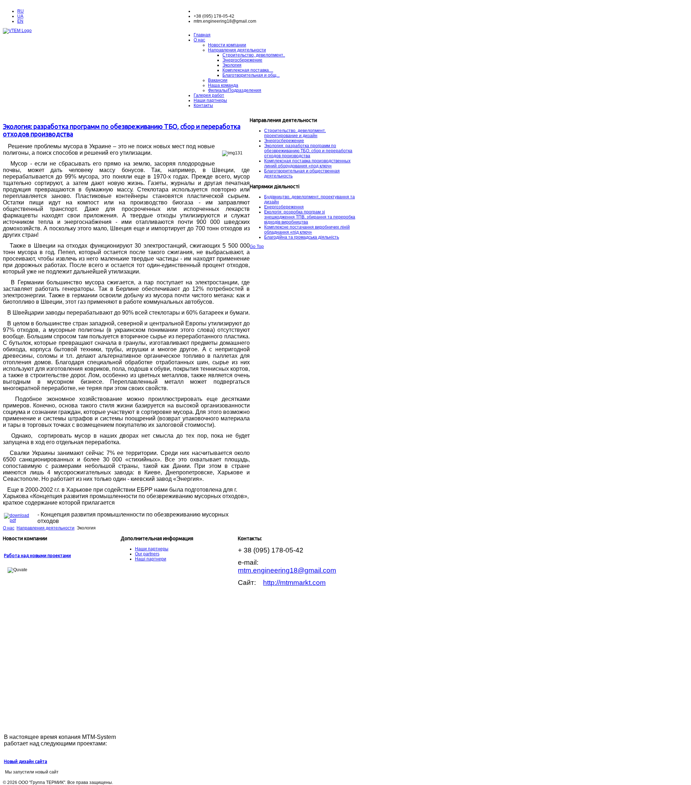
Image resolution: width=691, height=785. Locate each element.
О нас (199, 39)
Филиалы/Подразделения (234, 90)
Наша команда (223, 85)
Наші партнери (150, 558)
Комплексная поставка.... (247, 70)
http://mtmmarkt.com (294, 582)
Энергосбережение (242, 60)
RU (20, 11)
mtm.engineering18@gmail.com (287, 570)
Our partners (147, 553)
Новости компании (227, 45)
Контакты (203, 105)
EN (20, 21)
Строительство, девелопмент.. (253, 55)
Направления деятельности (237, 50)
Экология (231, 65)
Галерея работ (209, 95)
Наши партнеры (210, 100)
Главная (202, 34)
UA (20, 16)
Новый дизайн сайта (25, 761)
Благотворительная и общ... (251, 75)
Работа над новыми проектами (37, 555)
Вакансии (217, 80)
